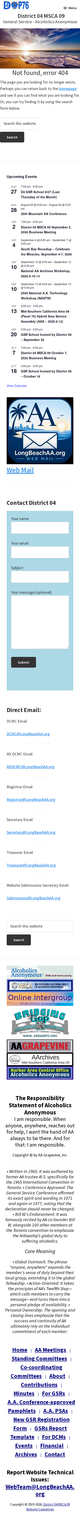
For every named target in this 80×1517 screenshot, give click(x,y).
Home (19, 1349)
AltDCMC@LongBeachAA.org (30, 766)
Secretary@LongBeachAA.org (31, 832)
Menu (72, 8)
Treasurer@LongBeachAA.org (31, 865)
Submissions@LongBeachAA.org (33, 898)
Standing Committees (39, 1358)
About (57, 1375)
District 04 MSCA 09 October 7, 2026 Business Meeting (44, 355)
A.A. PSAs (55, 1410)
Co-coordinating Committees (36, 1371)
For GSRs (53, 1393)
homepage (68, 88)
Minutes (24, 1393)
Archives (26, 1454)
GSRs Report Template (38, 1432)
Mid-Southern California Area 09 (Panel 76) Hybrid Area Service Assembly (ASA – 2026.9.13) (45, 316)
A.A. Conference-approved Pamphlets (41, 1406)
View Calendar (17, 385)
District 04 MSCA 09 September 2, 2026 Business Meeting (46, 229)
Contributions (39, 1384)
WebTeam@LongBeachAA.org (40, 1490)
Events (24, 1445)
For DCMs (54, 1436)
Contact (55, 1454)
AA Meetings (50, 1349)
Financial (52, 1445)
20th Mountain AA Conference (44, 213)
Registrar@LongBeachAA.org (31, 799)
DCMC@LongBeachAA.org (28, 733)
